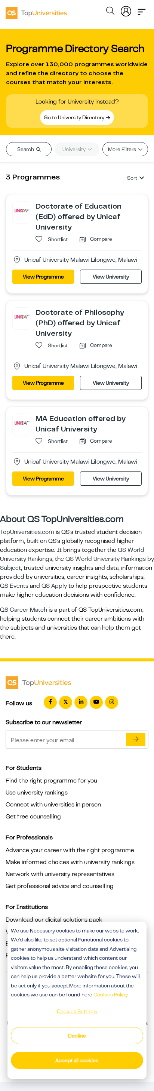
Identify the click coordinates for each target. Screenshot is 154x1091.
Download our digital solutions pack (54, 919)
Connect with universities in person (53, 804)
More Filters (122, 149)
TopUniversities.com (27, 532)
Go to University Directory (74, 117)
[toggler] (141, 9)
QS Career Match (23, 610)
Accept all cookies (76, 1060)
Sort (132, 178)
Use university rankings (37, 792)
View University (111, 276)
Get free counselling (33, 816)
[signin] (126, 9)
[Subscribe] (135, 739)
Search (26, 149)
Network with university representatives (60, 874)
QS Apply (54, 586)
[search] (110, 12)
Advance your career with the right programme (70, 850)
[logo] (36, 10)
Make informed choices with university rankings (70, 862)
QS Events (14, 586)
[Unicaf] (22, 210)
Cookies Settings (77, 1011)
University (74, 149)
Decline (77, 1035)
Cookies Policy (110, 994)
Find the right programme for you (51, 780)
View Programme (43, 276)
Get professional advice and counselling (60, 886)
